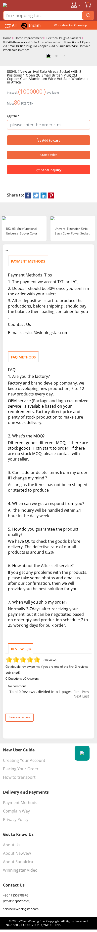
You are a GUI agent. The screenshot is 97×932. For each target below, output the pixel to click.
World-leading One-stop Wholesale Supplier (70, 26)
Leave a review (19, 717)
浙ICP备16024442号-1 (76, 925)
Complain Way (16, 811)
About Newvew (17, 853)
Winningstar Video (20, 870)
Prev (85, 692)
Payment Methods (20, 802)
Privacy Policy (15, 819)
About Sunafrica (18, 861)
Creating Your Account (24, 760)
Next (77, 696)
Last (85, 696)
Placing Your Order (21, 769)
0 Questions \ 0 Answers (22, 678)
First (77, 692)
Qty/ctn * (13, 116)
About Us (11, 845)
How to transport (19, 777)
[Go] (88, 15)
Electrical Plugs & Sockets (63, 38)
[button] (48, 55)
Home (7, 38)
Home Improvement (29, 38)
